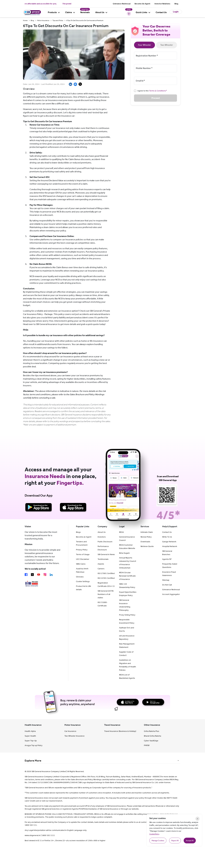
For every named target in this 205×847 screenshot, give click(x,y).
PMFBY (147, 745)
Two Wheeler (166, 45)
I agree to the (152, 91)
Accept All (190, 840)
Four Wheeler (144, 45)
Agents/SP (167, 559)
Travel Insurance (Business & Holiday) (120, 731)
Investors (102, 537)
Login (176, 11)
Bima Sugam (124, 553)
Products (52, 12)
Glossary (80, 577)
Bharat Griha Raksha (152, 736)
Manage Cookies (158, 840)
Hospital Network (169, 546)
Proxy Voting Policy (127, 615)
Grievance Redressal (121, 4)
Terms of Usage (83, 554)
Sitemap (165, 580)
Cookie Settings (83, 581)
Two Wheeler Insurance (74, 736)
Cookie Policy (154, 834)
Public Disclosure (105, 541)
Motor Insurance (43, 20)
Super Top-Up (31, 740)
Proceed (155, 98)
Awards (101, 564)
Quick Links (141, 12)
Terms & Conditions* (158, 91)
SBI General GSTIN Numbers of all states (106, 594)
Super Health (30, 736)
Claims (68, 12)
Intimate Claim (147, 532)
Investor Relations (162, 4)
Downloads (145, 541)
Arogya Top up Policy (33, 745)
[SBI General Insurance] (32, 12)
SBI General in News (106, 554)
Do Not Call (167, 585)
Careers (101, 568)
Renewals (85, 12)
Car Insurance (70, 731)
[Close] (197, 819)
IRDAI (121, 532)
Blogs (78, 532)
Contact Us (161, 12)
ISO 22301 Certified (106, 578)
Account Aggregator (171, 594)
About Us (99, 12)
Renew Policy (146, 537)
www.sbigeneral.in (32, 835)
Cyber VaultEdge (151, 740)
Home (25, 20)
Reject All (175, 840)
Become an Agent (83, 537)
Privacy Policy (81, 550)
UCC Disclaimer (82, 559)
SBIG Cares (80, 564)
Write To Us (167, 537)
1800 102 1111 (48, 835)
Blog (176, 4)
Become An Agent (142, 4)
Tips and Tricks (57, 20)
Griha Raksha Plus (151, 731)
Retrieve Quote (147, 546)
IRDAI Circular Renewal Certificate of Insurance (127, 575)
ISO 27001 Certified (106, 573)
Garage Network (169, 541)
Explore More (33, 760)
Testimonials (103, 559)
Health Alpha (30, 731)
